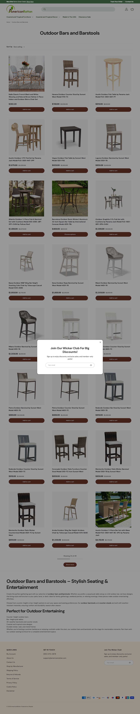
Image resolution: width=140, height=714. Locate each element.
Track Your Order (116, 2)
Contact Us (129, 2)
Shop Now (30, 2)
